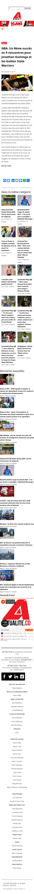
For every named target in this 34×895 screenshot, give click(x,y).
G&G (24, 888)
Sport (4, 43)
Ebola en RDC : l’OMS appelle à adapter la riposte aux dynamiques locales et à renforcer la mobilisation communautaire (16, 391)
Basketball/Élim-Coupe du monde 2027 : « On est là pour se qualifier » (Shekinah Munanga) (24, 214)
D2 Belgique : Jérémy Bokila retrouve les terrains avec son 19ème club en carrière (24, 350)
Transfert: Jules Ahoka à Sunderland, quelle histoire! (9, 281)
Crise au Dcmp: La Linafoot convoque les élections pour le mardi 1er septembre (8, 245)
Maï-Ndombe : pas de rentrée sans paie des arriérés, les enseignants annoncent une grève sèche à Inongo (17, 437)
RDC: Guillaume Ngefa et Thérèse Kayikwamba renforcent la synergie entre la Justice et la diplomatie (17, 587)
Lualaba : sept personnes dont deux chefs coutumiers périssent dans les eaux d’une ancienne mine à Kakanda (15, 503)
